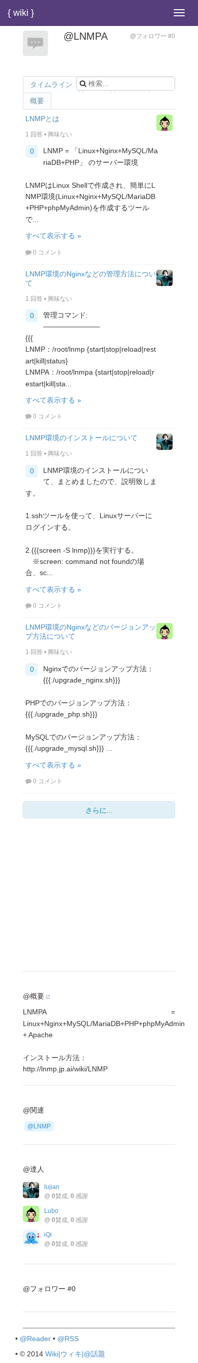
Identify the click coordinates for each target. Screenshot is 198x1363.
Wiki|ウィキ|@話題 (75, 1354)
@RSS (68, 1338)
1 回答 (34, 134)
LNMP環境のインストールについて (81, 438)
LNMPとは (42, 119)
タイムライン (51, 84)
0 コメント (47, 252)
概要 (37, 101)
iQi (48, 1234)
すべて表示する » (53, 236)
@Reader (35, 1338)
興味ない (60, 134)
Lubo (51, 1210)
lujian (51, 1186)
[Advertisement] (99, 897)
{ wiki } (21, 13)
